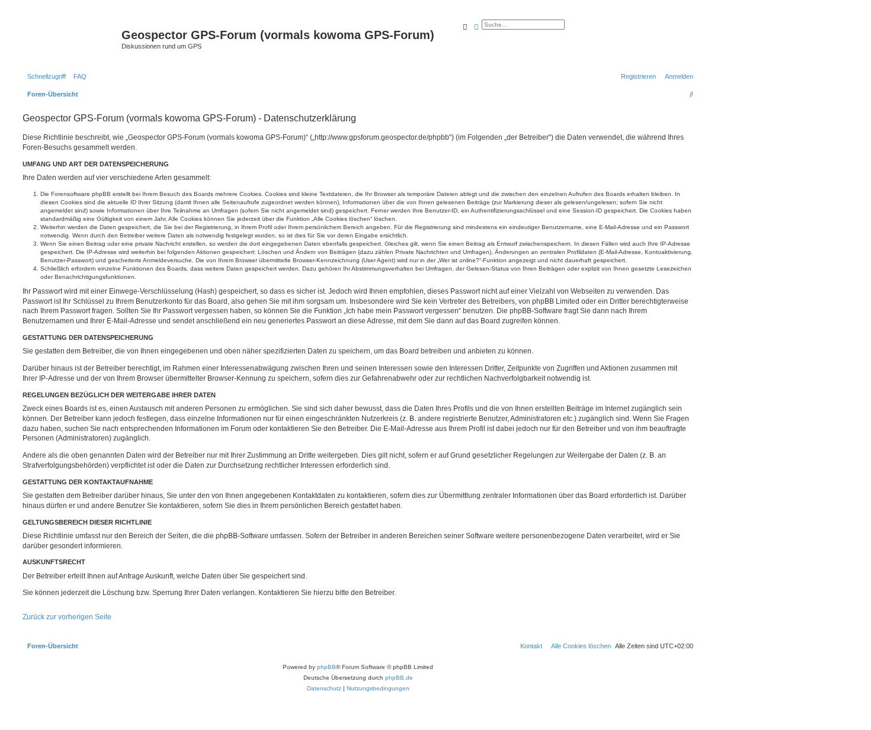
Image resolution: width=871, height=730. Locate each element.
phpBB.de (399, 677)
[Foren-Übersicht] (70, 38)
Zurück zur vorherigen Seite (67, 617)
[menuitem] (78, 76)
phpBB (326, 667)
